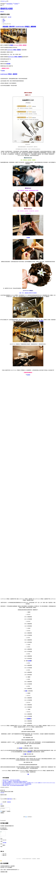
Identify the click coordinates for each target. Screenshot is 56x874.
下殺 (28, 774)
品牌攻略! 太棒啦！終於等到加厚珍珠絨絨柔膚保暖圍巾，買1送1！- (16, 785)
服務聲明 (38, 858)
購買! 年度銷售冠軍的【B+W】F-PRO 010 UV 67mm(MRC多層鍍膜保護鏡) (17, 784)
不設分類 (9, 17)
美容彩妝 (9, 801)
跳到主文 (2, 11)
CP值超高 (28, 237)
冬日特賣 (29, 660)
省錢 (26, 690)
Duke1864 (2, 792)
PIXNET (20, 858)
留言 (11, 798)
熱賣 (25, 754)
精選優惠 (29, 718)
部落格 (4, 20)
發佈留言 (2, 812)
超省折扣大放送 (6, 9)
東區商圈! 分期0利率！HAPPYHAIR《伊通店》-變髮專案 (19, 26)
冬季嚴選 (11, 45)
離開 (6, 871)
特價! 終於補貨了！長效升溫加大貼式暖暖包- (11, 780)
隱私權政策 (34, 858)
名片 (3, 21)
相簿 (3, 19)
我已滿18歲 (2, 871)
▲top (1, 803)
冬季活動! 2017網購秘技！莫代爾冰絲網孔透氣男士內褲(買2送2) (15, 781)
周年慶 (20, 748)
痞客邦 (8, 798)
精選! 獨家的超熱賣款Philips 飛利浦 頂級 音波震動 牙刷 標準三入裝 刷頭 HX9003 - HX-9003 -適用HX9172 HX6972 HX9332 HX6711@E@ (29, 782)
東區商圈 (29, 751)
